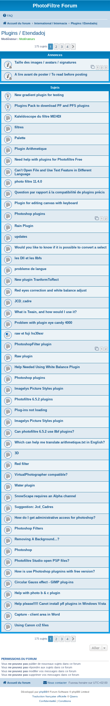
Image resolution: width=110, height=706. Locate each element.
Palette (20, 138)
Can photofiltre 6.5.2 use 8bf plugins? (44, 431)
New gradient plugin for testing (39, 95)
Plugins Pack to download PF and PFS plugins (52, 106)
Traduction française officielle (49, 696)
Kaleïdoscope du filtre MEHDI (38, 116)
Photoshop (23, 550)
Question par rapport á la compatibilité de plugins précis (60, 192)
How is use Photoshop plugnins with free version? (55, 571)
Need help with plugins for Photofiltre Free (48, 159)
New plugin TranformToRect (37, 280)
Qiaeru (74, 696)
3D (17, 453)
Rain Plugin (24, 226)
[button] (73, 47)
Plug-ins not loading (31, 410)
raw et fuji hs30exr (29, 333)
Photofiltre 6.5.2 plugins (34, 399)
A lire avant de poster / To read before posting (51, 74)
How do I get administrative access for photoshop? (55, 518)
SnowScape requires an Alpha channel (45, 496)
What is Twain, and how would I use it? (46, 312)
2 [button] (56, 46)
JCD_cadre (23, 301)
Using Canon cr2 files (32, 625)
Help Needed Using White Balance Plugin (47, 367)
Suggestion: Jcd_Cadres (34, 507)
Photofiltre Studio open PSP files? (42, 561)
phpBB (43, 691)
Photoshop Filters (29, 528)
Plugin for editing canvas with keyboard (46, 203)
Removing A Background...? (37, 539)
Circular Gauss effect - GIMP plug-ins (44, 582)
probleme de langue (30, 269)
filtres (19, 127)
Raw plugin (23, 356)
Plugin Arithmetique (31, 149)
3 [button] (62, 46)
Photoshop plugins (30, 214)
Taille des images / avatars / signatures (45, 62)
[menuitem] (8, 16)
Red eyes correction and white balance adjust (50, 290)
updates (21, 236)
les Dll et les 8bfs (28, 258)
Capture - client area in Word (37, 614)
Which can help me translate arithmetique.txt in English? (60, 442)
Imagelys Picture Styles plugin (39, 388)
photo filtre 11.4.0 (28, 181)
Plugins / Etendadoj (23, 33)
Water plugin (25, 485)
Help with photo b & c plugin (37, 593)
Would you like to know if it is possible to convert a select (60, 247)
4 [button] (67, 46)
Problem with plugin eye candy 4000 (43, 323)
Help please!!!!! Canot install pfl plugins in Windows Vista (60, 604)
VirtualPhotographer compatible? (41, 474)
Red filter (22, 464)
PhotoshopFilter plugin (33, 344)
